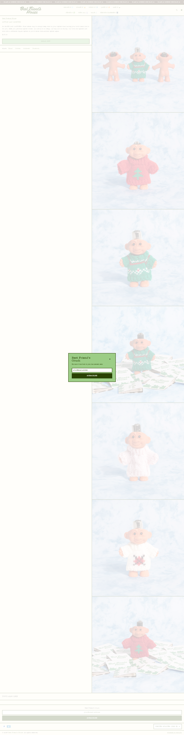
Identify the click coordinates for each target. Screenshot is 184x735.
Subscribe (92, 375)
